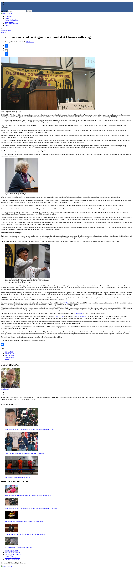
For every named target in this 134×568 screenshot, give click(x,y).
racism (7, 359)
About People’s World (11, 551)
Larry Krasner (59, 316)
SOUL (65, 303)
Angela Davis (9, 352)
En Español (8, 16)
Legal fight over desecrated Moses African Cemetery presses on (24, 453)
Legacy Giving (9, 22)
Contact (7, 18)
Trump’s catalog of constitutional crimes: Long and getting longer (25, 534)
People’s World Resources (13, 554)
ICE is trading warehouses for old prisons (17, 477)
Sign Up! (3, 32)
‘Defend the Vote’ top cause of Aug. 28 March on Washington (24, 521)
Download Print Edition (12, 559)
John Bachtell (30, 42)
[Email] (69, 50)
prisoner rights (9, 357)
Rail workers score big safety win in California (19, 547)
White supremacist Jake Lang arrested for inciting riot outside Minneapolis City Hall (31, 508)
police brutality (9, 355)
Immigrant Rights (10, 353)
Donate (7, 25)
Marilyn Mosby (81, 316)
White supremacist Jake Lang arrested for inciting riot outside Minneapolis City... (30, 429)
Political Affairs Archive (12, 552)
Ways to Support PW (11, 23)
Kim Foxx (79, 313)
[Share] (69, 46)
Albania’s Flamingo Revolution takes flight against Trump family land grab (28, 495)
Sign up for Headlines (11, 20)
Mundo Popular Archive (12, 558)
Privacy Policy (9, 556)
